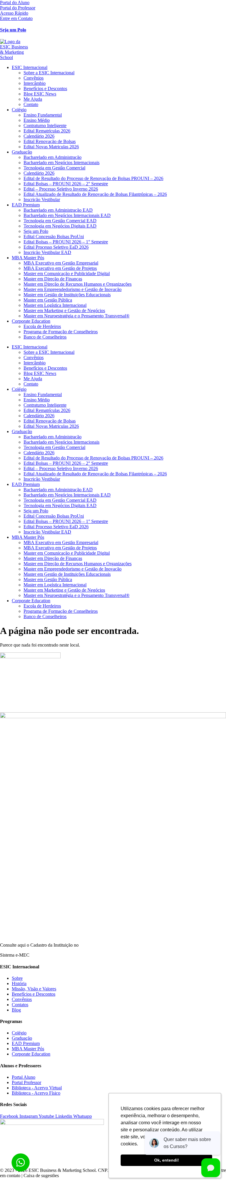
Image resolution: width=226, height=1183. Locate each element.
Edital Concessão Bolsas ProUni (54, 236)
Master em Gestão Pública (48, 299)
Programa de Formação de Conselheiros (61, 331)
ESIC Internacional (29, 67)
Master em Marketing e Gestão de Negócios (64, 310)
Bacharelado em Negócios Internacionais (61, 162)
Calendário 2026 (39, 136)
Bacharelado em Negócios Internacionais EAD (67, 215)
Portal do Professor (17, 7)
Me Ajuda (33, 99)
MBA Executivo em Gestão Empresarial (61, 262)
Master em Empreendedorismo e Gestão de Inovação (73, 289)
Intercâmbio (35, 83)
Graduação (22, 151)
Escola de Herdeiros (42, 326)
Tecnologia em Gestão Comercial (54, 167)
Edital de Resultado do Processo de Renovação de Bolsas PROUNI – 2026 (93, 178)
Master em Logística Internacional (55, 305)
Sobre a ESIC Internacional (49, 72)
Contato (31, 104)
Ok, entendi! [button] (166, 1160)
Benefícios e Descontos (45, 88)
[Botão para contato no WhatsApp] (20, 1162)
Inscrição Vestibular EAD (47, 252)
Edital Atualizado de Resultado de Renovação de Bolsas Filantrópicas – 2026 (95, 194)
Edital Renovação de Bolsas (50, 141)
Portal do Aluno (14, 2)
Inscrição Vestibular (42, 199)
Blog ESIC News (40, 93)
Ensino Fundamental (43, 114)
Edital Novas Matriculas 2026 (51, 146)
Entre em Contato (16, 18)
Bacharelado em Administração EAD (58, 210)
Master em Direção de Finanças (53, 278)
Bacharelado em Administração (53, 157)
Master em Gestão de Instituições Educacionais (67, 294)
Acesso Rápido (14, 13)
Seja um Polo (13, 29)
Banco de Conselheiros (45, 336)
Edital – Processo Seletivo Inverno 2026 (61, 188)
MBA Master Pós (28, 257)
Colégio (19, 109)
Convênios (34, 77)
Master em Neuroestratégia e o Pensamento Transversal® (76, 315)
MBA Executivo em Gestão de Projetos (60, 268)
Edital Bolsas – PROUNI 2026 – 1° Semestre (66, 241)
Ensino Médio (37, 120)
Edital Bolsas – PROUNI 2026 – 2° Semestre (66, 183)
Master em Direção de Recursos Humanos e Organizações (78, 284)
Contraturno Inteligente (45, 125)
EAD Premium (26, 204)
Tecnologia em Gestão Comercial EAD (60, 220)
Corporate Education (31, 321)
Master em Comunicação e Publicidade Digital (67, 273)
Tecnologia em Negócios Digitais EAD (60, 225)
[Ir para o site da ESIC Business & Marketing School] (113, 49)
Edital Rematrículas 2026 (47, 130)
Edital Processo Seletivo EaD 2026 (56, 247)
